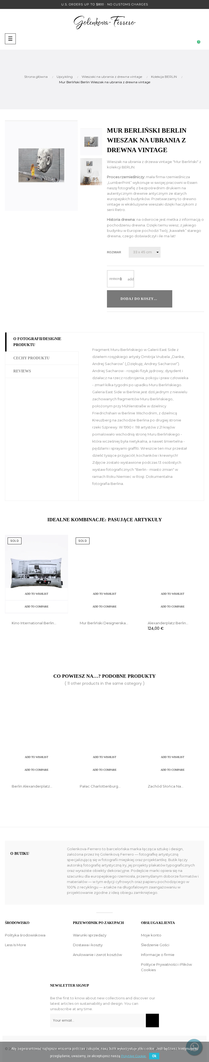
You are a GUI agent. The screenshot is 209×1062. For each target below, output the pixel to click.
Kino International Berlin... (34, 623)
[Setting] (187, 39)
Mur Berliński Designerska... (104, 623)
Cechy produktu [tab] (31, 358)
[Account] (166, 39)
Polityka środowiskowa (25, 935)
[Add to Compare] (193, 299)
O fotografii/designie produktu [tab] (37, 342)
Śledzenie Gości (155, 945)
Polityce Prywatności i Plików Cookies (166, 967)
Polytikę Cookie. (133, 1056)
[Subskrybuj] (152, 1020)
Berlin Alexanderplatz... (32, 786)
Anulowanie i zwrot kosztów (97, 954)
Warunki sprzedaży (89, 935)
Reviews (22, 371)
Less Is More (15, 945)
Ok (154, 1056)
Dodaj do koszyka (140, 299)
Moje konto (151, 935)
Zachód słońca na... (165, 786)
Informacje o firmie (157, 954)
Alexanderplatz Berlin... (168, 623)
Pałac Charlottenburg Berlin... (99, 786)
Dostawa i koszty (88, 945)
